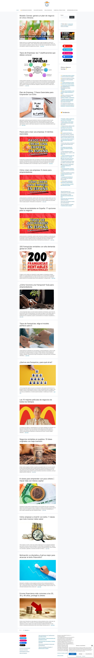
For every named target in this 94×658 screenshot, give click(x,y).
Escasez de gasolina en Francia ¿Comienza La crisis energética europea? (67, 79)
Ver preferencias (89, 653)
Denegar (80, 653)
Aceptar (72, 653)
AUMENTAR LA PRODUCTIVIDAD (59, 10)
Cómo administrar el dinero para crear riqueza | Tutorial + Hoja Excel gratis (67, 152)
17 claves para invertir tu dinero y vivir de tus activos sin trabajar (67, 25)
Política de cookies (78, 656)
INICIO (17, 10)
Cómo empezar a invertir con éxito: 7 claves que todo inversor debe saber (37, 518)
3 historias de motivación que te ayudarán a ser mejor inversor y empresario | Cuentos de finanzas (67, 105)
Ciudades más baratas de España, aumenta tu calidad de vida (67, 130)
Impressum (83, 656)
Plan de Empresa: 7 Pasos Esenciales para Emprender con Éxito (67, 195)
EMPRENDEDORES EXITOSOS (72, 10)
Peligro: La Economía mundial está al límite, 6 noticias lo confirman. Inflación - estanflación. (67, 96)
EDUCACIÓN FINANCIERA (38, 10)
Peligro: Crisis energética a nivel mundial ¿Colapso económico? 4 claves (67, 92)
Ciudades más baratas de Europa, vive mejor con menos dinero (67, 148)
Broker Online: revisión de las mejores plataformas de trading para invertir (67, 123)
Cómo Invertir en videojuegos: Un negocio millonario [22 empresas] (67, 165)
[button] (92, 645)
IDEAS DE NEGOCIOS (48, 10)
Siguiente (27, 630)
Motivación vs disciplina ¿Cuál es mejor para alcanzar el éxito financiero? (37, 556)
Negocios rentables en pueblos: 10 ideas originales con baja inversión (36, 440)
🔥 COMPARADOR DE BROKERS (26, 10)
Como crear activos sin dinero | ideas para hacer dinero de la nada (67, 140)
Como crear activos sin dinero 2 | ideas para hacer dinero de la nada (67, 144)
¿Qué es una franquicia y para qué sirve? (36, 362)
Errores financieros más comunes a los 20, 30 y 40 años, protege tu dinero (37, 594)
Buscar (62, 15)
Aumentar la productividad (25, 648)
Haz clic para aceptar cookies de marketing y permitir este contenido (67, 36)
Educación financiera (24, 649)
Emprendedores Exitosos (24, 651)
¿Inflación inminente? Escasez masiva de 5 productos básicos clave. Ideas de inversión (67, 100)
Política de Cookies (60, 655)
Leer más (42, 46)
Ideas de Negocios (23, 653)
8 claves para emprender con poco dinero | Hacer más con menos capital (37, 480)
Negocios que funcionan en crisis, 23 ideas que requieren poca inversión (67, 178)
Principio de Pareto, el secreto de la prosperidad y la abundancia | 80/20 (67, 170)
